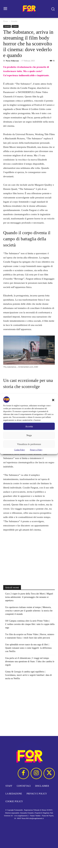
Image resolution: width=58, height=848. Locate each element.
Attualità (14, 21)
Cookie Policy (19, 450)
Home (5, 21)
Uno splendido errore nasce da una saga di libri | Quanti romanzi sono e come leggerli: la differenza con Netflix (28, 648)
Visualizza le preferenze (29, 444)
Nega (29, 435)
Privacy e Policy (36, 450)
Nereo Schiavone (12, 61)
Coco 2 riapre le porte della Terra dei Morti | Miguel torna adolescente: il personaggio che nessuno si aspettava (29, 597)
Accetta (29, 426)
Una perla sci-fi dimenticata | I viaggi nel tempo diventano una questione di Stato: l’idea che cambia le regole (29, 661)
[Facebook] (23, 773)
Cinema (15, 26)
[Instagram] (36, 773)
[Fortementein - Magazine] (29, 9)
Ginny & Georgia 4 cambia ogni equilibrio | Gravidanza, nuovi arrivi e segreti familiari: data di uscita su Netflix (28, 675)
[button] (53, 400)
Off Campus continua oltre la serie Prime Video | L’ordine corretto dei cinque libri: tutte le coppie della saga (29, 624)
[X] (49, 773)
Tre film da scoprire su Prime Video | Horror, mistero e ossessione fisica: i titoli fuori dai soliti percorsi (29, 636)
